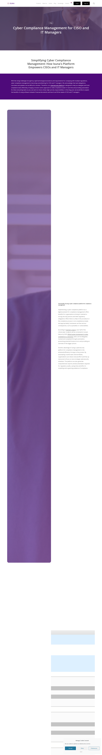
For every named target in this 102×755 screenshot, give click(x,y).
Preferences (94, 748)
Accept (70, 748)
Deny (82, 748)
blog (51, 23)
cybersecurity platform (57, 85)
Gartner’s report (71, 330)
